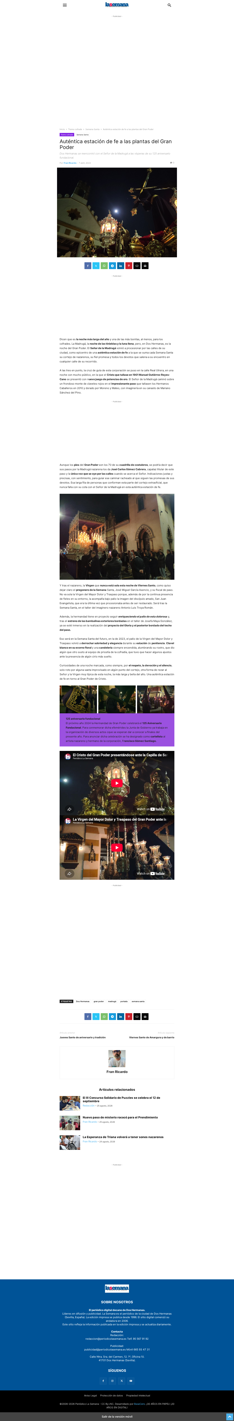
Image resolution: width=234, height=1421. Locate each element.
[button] (65, 5)
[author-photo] (117, 1067)
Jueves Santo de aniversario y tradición (83, 1037)
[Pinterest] (128, 265)
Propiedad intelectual (138, 1395)
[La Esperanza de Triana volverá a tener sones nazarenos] (70, 1143)
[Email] (136, 265)
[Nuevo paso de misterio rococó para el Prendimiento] (70, 1123)
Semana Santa (92, 129)
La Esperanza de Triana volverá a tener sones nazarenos (123, 1137)
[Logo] (117, 1291)
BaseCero (139, 1403)
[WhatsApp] (104, 265)
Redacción (89, 1105)
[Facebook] (87, 265)
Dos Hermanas (82, 1001)
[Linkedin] (120, 265)
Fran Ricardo (70, 163)
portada (123, 1001)
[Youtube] (130, 1381)
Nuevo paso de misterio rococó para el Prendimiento (120, 1117)
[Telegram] (112, 265)
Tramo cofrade (75, 129)
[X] (96, 265)
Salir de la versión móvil (117, 1416)
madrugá (112, 1001)
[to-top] (229, 1415)
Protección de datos (111, 1395)
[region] (117, 74)
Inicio (62, 129)
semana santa (138, 1001)
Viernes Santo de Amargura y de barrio (151, 1037)
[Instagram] (112, 1381)
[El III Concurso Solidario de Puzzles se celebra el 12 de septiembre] (70, 1103)
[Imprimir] (145, 265)
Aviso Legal (90, 1395)
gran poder (99, 1001)
